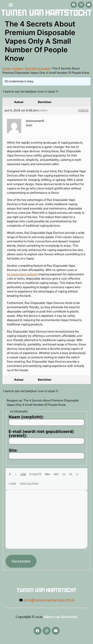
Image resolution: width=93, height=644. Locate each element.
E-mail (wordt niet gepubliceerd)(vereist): (41, 434)
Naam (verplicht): (26, 417)
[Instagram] (81, 5)
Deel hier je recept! (37, 68)
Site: (13, 450)
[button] (10, 4)
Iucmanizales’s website (22, 274)
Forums (17, 68)
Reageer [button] (42, 110)
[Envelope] (89, 5)
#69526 (83, 110)
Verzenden (21, 561)
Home (6, 68)
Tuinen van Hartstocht (60, 616)
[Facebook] (74, 5)
